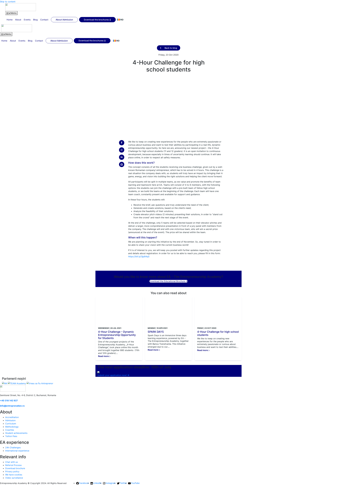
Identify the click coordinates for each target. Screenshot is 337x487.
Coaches (9, 430)
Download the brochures (96, 19)
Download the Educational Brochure (167, 281)
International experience (17, 450)
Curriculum (10, 423)
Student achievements (16, 433)
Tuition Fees (11, 436)
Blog (35, 19)
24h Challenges (13, 447)
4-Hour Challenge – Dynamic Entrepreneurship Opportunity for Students (117, 335)
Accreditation (12, 417)
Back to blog (170, 48)
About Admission (64, 19)
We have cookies (13, 474)
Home (10, 19)
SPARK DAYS (156, 331)
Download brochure (15, 468)
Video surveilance (14, 477)
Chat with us (11, 462)
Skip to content (7, 1)
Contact (44, 19)
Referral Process (13, 465)
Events (27, 19)
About (18, 19)
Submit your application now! (112, 375)
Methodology (12, 426)
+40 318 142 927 (9, 400)
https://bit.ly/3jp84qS (138, 256)
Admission (10, 420)
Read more (103, 356)
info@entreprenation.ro (12, 405)
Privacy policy (12, 471)
